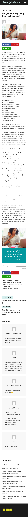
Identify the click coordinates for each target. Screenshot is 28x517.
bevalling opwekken (8, 112)
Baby (3, 10)
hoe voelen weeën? (8, 120)
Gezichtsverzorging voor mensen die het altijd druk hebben (11, 312)
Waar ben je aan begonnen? (12, 288)
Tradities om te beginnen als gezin (10, 468)
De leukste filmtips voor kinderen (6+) (14, 302)
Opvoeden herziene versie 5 (12, 291)
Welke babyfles (6, 171)
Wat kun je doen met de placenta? (10, 465)
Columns (8, 10)
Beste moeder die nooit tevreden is (14, 282)
